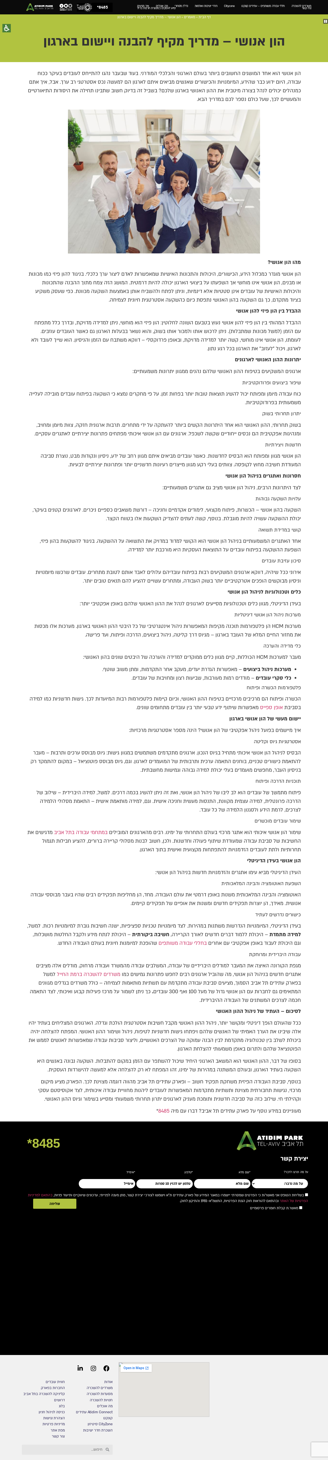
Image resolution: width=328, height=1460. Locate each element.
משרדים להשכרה (301, 6)
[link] (39, 7)
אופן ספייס (271, 707)
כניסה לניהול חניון (51, 1412)
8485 (164, 1111)
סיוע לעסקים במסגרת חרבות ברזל (156, 8)
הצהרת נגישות (54, 1418)
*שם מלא (244, 1171)
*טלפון (188, 1170)
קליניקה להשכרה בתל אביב (44, 1393)
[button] (325, 21)
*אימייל (131, 1170)
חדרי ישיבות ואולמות (206, 6)
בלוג (62, 1406)
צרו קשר (306, 8)
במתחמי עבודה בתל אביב (81, 832)
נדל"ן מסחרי (181, 6)
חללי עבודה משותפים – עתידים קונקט (263, 6)
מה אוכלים (162, 6)
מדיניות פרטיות (54, 1424)
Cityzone (229, 6)
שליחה (54, 1203)
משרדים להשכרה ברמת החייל (88, 974)
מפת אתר (58, 1430)
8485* (43, 1143)
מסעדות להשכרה (100, 1393)
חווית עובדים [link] (55, 1381)
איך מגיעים (143, 6)
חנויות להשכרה (101, 1400)
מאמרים (189, 17)
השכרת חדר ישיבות (98, 1430)
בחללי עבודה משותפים (182, 943)
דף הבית (205, 17)
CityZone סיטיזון (100, 1424)
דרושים (59, 1400)
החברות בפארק (53, 1387)
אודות (108, 1381)
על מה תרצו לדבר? (296, 1172)
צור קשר (58, 1436)
